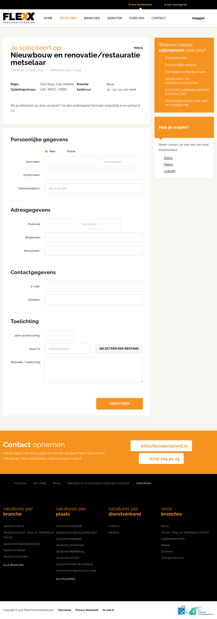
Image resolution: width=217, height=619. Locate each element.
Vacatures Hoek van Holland (74, 564)
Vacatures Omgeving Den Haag (76, 570)
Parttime (113, 532)
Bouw (165, 526)
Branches (92, 18)
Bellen (168, 158)
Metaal (165, 545)
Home (48, 18)
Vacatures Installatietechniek (21, 543)
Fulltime (113, 526)
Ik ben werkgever (175, 4)
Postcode (34, 224)
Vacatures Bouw (13, 526)
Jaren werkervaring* (27, 335)
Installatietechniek (173, 538)
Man (52, 151)
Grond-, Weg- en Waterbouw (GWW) (185, 532)
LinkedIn (212, 5)
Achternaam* (31, 175)
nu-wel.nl (108, 610)
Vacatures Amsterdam (70, 545)
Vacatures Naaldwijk (69, 526)
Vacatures (68, 18)
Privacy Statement (87, 610)
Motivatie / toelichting (25, 362)
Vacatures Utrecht (67, 557)
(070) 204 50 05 (164, 458)
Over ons (136, 18)
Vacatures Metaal (14, 550)
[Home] (5, 483)
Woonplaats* (32, 250)
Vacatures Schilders (16, 556)
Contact (159, 18)
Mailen (168, 164)
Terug (138, 47)
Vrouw (71, 151)
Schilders (167, 551)
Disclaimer (64, 610)
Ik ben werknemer (140, 4)
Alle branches (13, 565)
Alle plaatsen (65, 579)
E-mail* (35, 286)
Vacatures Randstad (68, 538)
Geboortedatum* (29, 188)
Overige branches (172, 557)
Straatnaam (32, 237)
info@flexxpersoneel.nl (164, 446)
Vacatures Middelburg (70, 551)
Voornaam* (33, 161)
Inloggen (198, 18)
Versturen (119, 404)
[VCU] (196, 610)
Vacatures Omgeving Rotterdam (76, 532)
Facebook (205, 5)
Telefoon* (34, 299)
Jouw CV (34, 348)
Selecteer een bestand (119, 348)
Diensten (114, 18)
